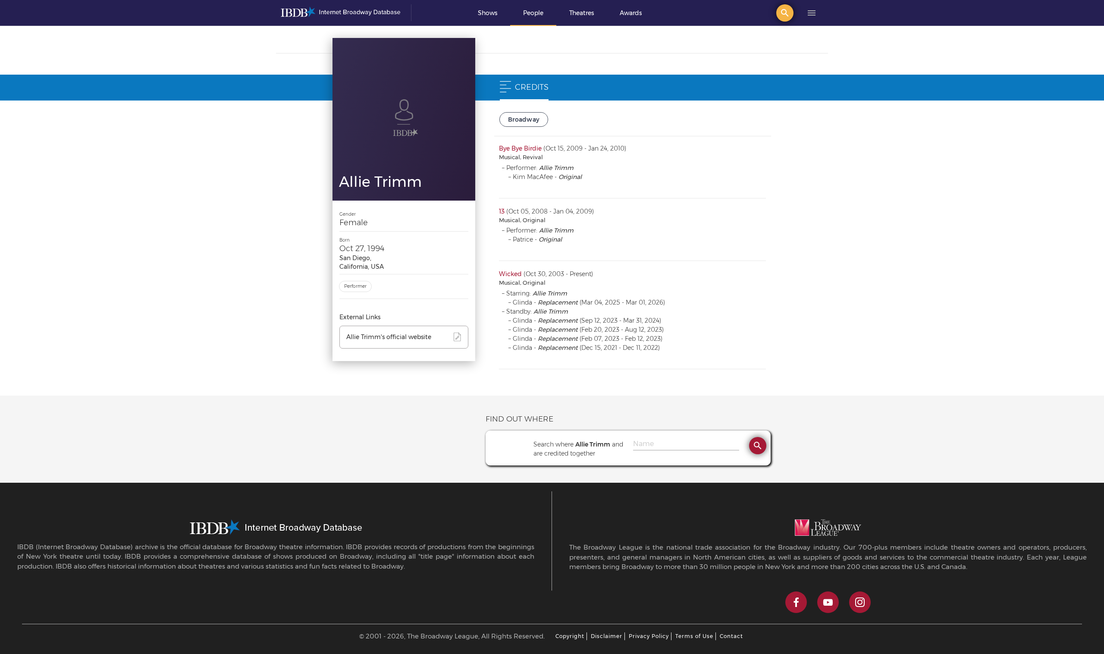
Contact (731, 636)
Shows (487, 13)
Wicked (510, 274)
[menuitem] (487, 13)
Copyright (569, 636)
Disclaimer (606, 636)
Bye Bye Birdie (520, 148)
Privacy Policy (649, 636)
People (533, 13)
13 (502, 211)
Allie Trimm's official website (388, 337)
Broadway (524, 119)
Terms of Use (694, 636)
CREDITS (532, 87)
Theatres (581, 13)
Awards (631, 13)
